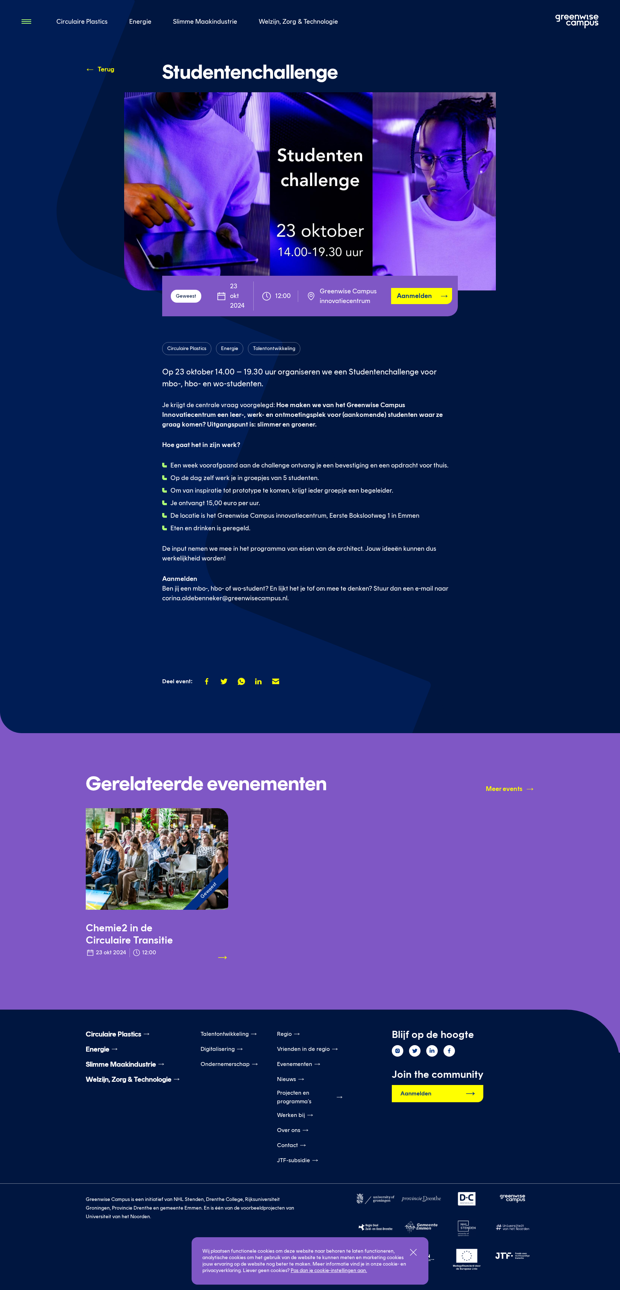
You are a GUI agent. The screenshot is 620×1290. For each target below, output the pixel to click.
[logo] (576, 21)
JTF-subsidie (293, 1160)
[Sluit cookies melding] (413, 1252)
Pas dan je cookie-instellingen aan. (329, 1270)
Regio (284, 1033)
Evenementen (294, 1064)
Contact (287, 1145)
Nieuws (286, 1079)
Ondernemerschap (225, 1064)
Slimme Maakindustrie (205, 21)
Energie (140, 21)
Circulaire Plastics (82, 21)
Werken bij (291, 1115)
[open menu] (27, 21)
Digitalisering (218, 1048)
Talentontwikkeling (225, 1033)
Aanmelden (414, 296)
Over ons (288, 1130)
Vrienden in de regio (303, 1048)
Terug (106, 69)
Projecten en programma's (294, 1097)
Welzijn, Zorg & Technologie (298, 21)
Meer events (504, 789)
